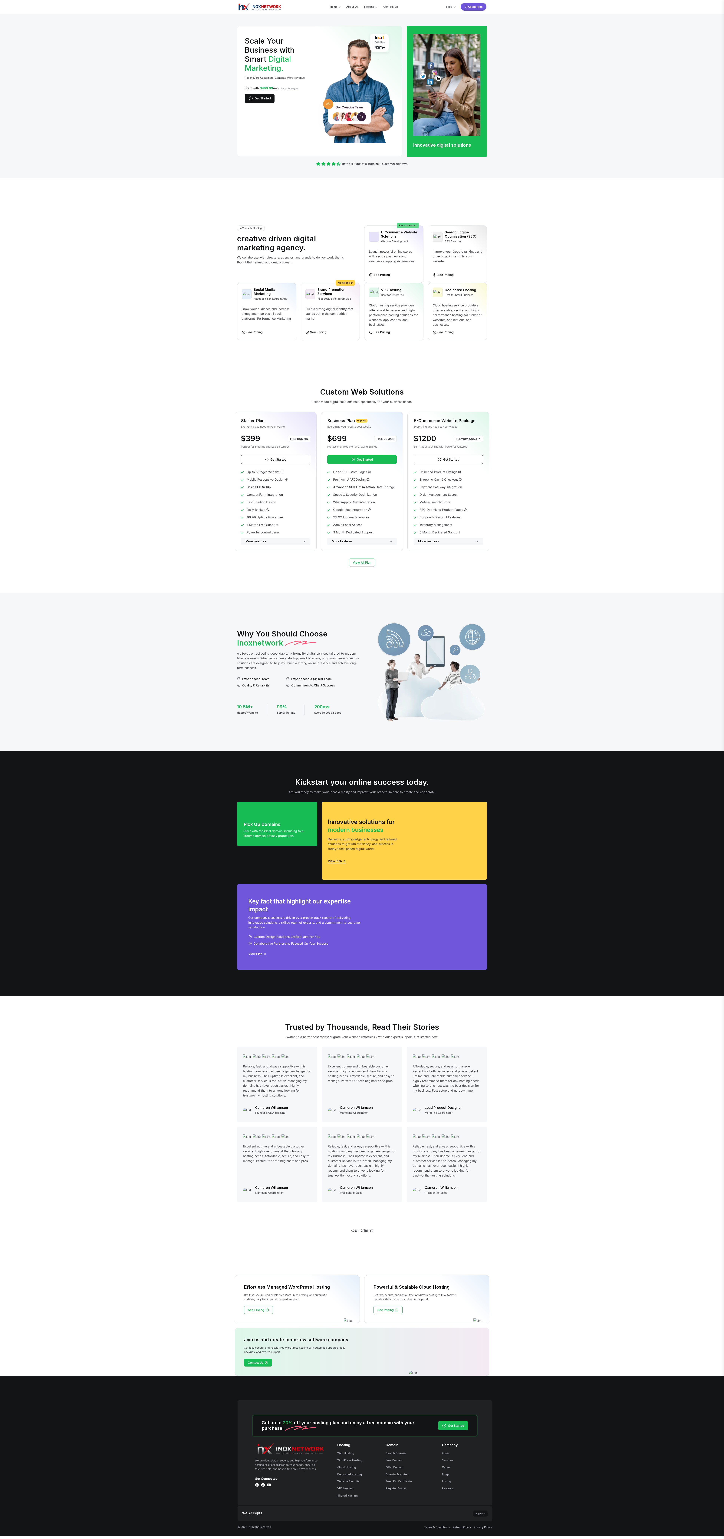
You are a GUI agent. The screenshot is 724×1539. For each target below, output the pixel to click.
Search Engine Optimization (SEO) (460, 234)
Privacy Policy (483, 1527)
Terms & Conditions (437, 1527)
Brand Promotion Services (331, 292)
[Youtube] (269, 1485)
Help (449, 6)
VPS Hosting (391, 290)
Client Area (475, 6)
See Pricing (256, 1310)
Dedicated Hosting (460, 290)
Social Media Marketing (264, 292)
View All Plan (362, 562)
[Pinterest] (263, 1485)
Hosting (369, 6)
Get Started (263, 98)
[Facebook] (257, 1485)
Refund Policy (462, 1527)
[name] (259, 6)
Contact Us (390, 6)
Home (333, 6)
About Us (352, 6)
